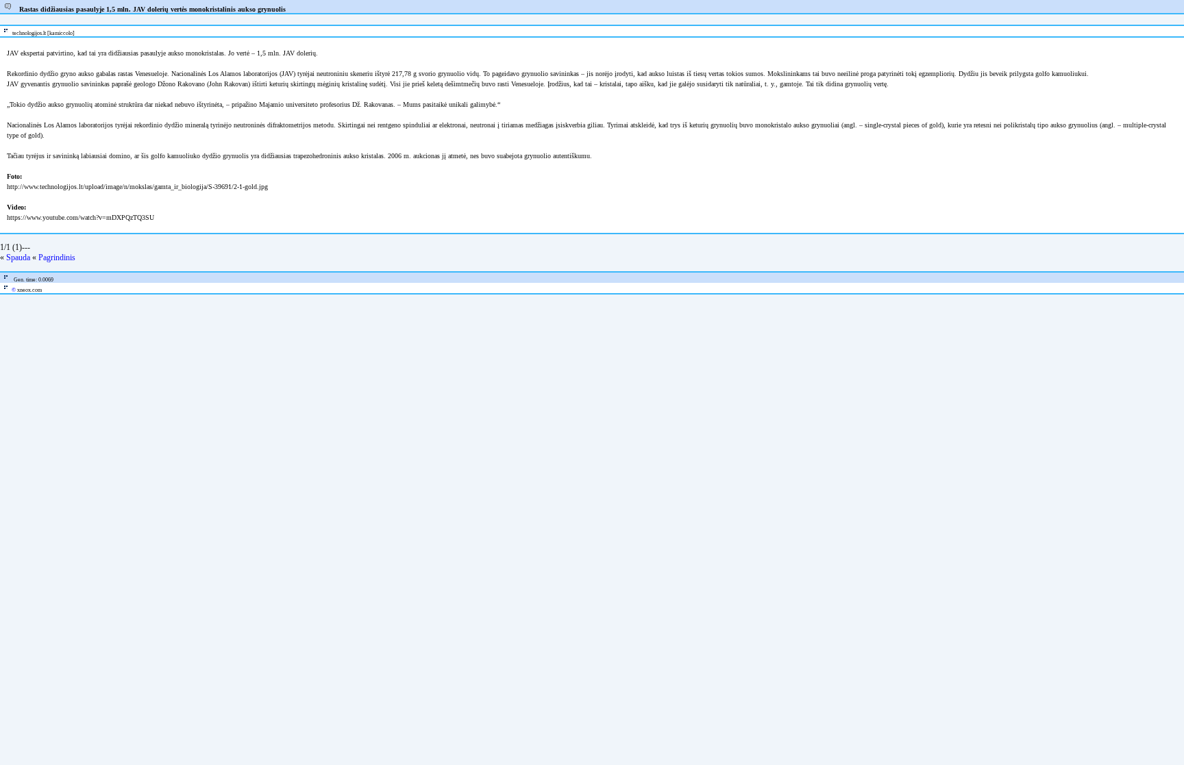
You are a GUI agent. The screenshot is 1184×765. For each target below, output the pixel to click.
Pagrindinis (56, 257)
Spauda (18, 257)
